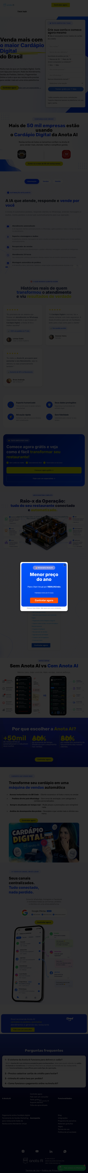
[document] (44, 586)
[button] (65, 565)
